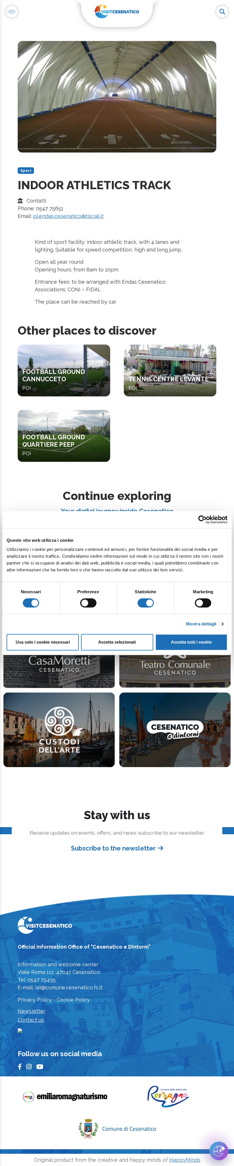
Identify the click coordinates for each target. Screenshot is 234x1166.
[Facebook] (20, 1067)
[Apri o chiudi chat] (218, 1151)
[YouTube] (39, 1067)
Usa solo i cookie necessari (43, 642)
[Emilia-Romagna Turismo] (65, 1098)
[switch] (88, 602)
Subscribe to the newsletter (113, 848)
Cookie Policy (73, 1000)
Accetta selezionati (117, 642)
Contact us (31, 1020)
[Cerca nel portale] (222, 12)
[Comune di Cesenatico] (117, 1130)
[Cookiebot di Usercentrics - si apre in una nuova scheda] (202, 519)
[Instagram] (29, 1067)
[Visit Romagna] (168, 1098)
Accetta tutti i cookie (191, 642)
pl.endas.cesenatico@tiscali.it (68, 216)
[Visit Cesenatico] (45, 927)
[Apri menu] (12, 12)
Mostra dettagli (201, 623)
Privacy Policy (35, 1000)
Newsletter (31, 1011)
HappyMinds (184, 1160)
